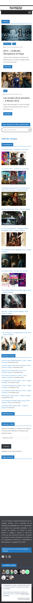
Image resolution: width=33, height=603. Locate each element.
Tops (14, 43)
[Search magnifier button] (29, 129)
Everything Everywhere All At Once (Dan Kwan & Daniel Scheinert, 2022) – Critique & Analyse (15, 189)
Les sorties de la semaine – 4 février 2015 (16, 99)
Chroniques (7, 43)
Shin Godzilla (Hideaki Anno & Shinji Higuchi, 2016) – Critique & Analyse (16, 291)
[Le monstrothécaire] (3, 577)
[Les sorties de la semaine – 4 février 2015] (16, 80)
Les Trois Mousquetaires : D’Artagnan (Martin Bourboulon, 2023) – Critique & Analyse (14, 229)
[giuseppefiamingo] (3, 572)
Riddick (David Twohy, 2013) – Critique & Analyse (16, 395)
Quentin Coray (18, 47)
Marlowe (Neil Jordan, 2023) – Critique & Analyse (15, 209)
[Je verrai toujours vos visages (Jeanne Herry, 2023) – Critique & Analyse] (13, 343)
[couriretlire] (11, 577)
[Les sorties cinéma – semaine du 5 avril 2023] (13, 158)
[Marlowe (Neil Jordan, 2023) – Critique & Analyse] (13, 218)
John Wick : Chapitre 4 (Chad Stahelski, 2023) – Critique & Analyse (15, 312)
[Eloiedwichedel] (7, 577)
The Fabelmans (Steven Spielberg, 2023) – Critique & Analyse (16, 251)
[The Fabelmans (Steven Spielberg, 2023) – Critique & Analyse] (13, 260)
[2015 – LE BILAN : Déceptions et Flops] (16, 33)
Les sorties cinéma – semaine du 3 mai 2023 (14, 271)
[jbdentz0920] (27, 572)
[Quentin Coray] (15, 572)
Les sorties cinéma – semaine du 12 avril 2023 (15, 169)
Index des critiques (9, 139)
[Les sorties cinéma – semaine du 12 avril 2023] (13, 178)
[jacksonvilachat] (19, 572)
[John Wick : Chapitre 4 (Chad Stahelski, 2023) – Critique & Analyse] (13, 322)
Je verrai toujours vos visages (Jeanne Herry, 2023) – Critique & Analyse (16, 333)
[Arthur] (23, 572)
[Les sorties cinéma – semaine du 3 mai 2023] (13, 280)
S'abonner (6, 446)
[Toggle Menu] (29, 12)
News (5, 91)
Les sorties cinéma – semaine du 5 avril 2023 (14, 149)
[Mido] (11, 572)
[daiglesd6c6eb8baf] (7, 572)
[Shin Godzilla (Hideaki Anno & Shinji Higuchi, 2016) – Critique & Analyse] (13, 301)
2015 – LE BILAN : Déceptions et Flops (13, 52)
